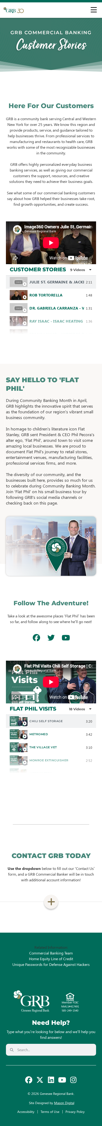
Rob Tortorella (45, 294)
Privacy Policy (75, 1111)
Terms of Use (50, 1111)
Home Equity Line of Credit (51, 958)
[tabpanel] (51, 242)
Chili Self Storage (46, 721)
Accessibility (25, 1111)
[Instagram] (73, 1080)
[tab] (51, 282)
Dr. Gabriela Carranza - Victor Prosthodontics (56, 307)
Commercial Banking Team (51, 952)
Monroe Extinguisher (49, 760)
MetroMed (38, 734)
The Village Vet (43, 747)
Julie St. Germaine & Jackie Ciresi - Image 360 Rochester (56, 281)
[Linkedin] (51, 1080)
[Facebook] (29, 1080)
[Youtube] (62, 1080)
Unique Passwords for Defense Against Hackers (51, 964)
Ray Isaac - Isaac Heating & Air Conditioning (56, 321)
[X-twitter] (40, 1080)
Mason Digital (64, 1103)
